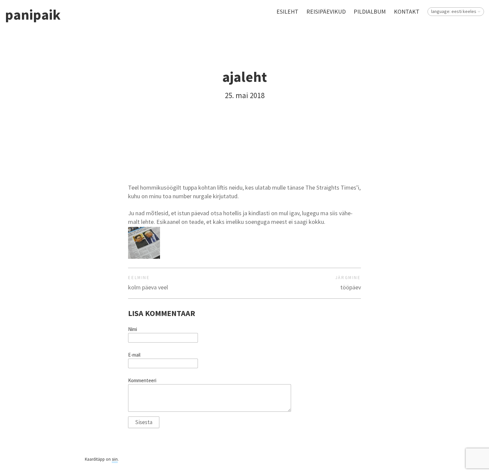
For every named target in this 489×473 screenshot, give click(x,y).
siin (115, 459)
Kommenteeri (142, 381)
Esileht (287, 11)
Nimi (132, 329)
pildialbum (370, 11)
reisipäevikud (326, 11)
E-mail (134, 355)
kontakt (406, 11)
